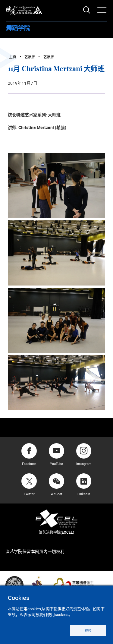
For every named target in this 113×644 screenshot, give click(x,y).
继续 (88, 630)
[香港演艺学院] (24, 10)
